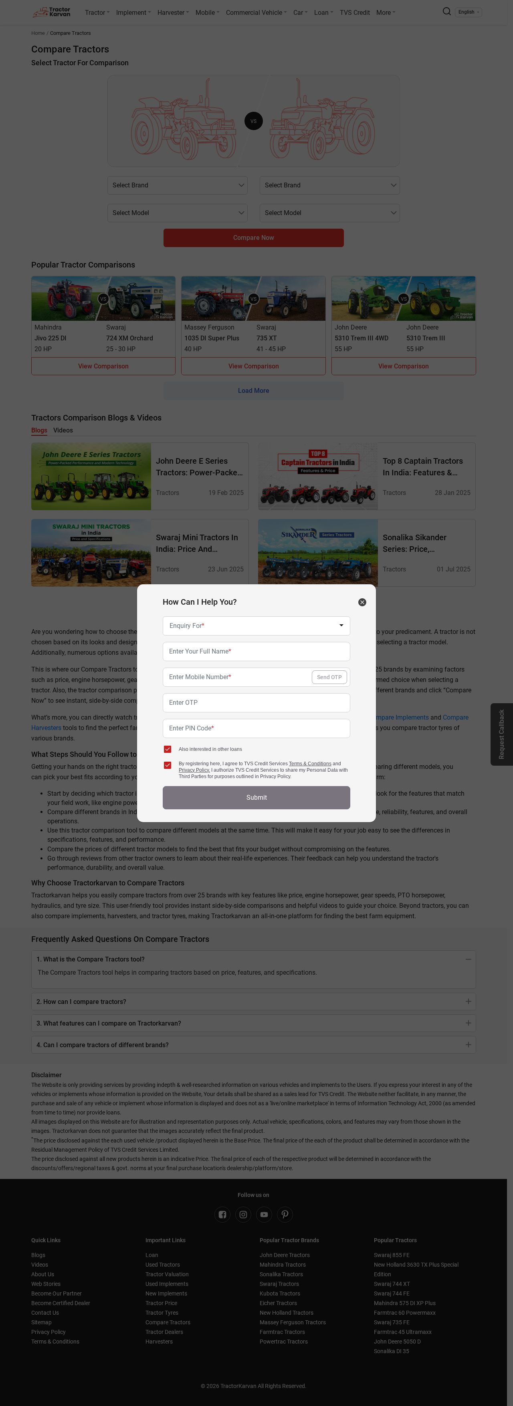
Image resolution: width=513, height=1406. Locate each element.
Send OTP (329, 677)
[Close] (362, 602)
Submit (256, 797)
